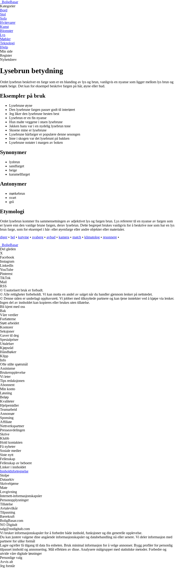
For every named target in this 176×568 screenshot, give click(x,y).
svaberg (37, 237)
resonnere (110, 237)
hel (13, 237)
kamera (64, 237)
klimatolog (92, 237)
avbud (51, 237)
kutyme (23, 237)
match (76, 237)
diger (3, 237)
